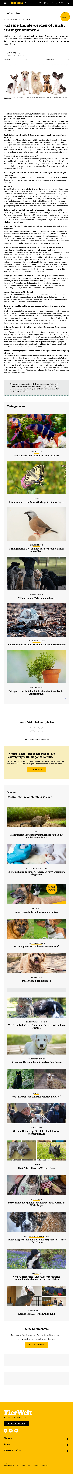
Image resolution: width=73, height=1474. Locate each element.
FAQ (18, 1465)
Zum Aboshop (36, 769)
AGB (29, 1465)
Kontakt (61, 3)
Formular (43, 389)
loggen (18, 1335)
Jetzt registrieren (36, 1345)
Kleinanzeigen (33, 3)
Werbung (54, 3)
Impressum (35, 1465)
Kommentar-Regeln (9, 1465)
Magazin (47, 3)
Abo (26, 3)
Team (23, 1465)
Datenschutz (45, 1465)
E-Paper (41, 3)
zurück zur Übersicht (14, 13)
